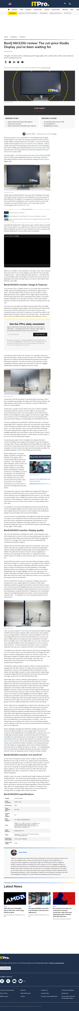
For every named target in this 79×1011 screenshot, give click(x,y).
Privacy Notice (18, 341)
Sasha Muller (31, 134)
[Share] (5, 62)
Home (6, 37)
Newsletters (65, 993)
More (71, 9)
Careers (23, 996)
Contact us (44, 990)
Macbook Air (23, 144)
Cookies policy (45, 993)
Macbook (7, 152)
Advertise (65, 9)
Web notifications (26, 993)
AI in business (43, 13)
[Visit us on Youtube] (14, 981)
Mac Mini (33, 144)
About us (23, 990)
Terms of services (27, 340)
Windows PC (22, 205)
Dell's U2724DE (9, 741)
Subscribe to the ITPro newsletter (28, 13)
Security (46, 9)
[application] (27, 251)
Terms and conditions (68, 990)
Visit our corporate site (57, 963)
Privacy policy (4, 993)
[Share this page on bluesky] (18, 62)
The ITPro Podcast (69, 13)
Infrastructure (38, 9)
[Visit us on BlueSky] (20, 981)
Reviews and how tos (56, 13)
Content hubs (56, 9)
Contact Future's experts (7, 990)
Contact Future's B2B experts (49, 996)
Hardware (28, 9)
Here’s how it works (46, 67)
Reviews (54, 134)
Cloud (21, 9)
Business (14, 9)
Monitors (22, 37)
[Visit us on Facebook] (2, 981)
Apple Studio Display (38, 155)
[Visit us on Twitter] (8, 981)
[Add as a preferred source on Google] (5, 968)
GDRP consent (4, 996)
